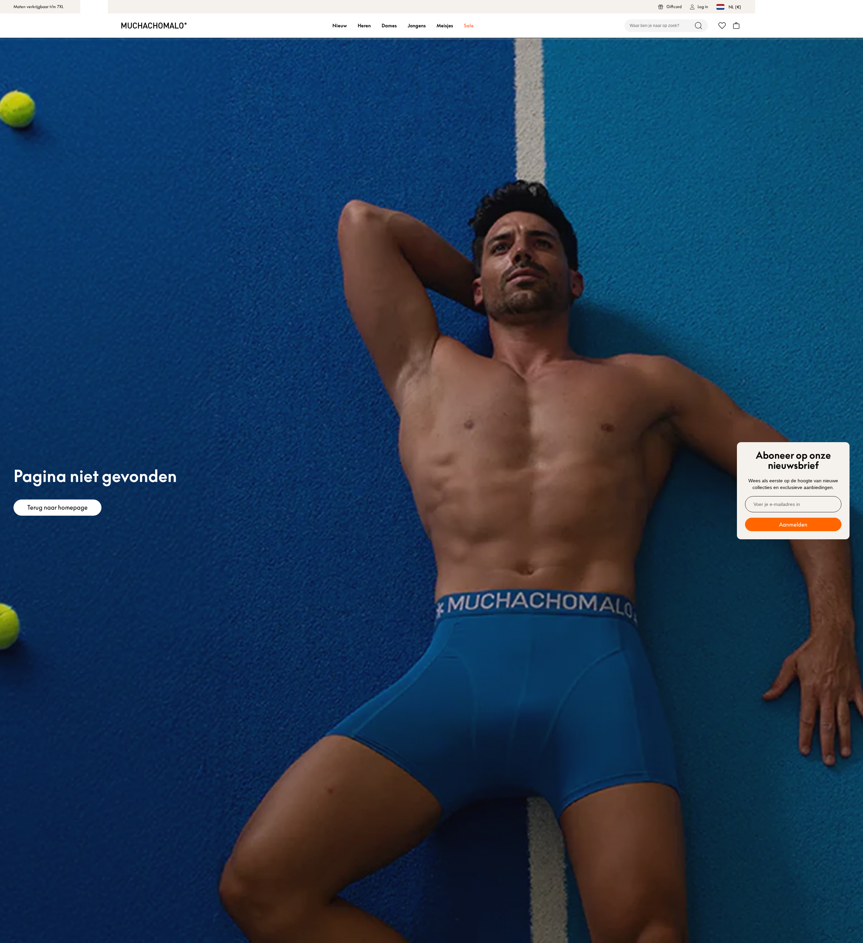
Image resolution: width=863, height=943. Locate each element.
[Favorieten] (722, 25)
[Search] (698, 26)
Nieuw (339, 26)
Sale (469, 26)
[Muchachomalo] (154, 25)
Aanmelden (793, 524)
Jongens (417, 26)
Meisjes (445, 26)
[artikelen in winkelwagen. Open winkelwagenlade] (736, 25)
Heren (364, 26)
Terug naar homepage (57, 507)
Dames (389, 26)
